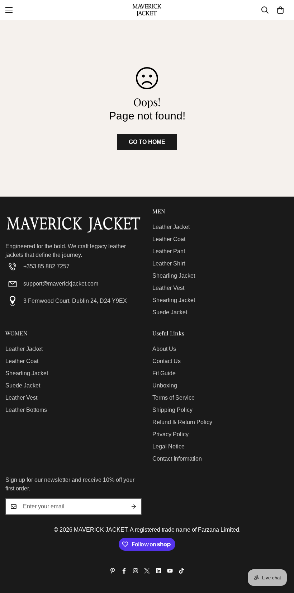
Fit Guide (164, 373)
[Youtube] (170, 571)
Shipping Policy (172, 410)
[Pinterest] (112, 571)
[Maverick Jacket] (147, 10)
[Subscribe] (134, 506)
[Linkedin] (158, 571)
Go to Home (147, 142)
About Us (164, 349)
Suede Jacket (169, 312)
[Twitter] (147, 571)
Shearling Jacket (173, 276)
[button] (280, 10)
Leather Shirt (168, 263)
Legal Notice (168, 446)
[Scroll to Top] (280, 554)
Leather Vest (168, 288)
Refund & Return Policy (182, 422)
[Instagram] (135, 571)
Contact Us (166, 361)
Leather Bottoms (26, 410)
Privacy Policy (170, 434)
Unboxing (164, 385)
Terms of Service (173, 398)
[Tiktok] (181, 571)
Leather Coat (168, 239)
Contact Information (177, 459)
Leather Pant (168, 251)
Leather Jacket (171, 227)
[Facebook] (124, 571)
